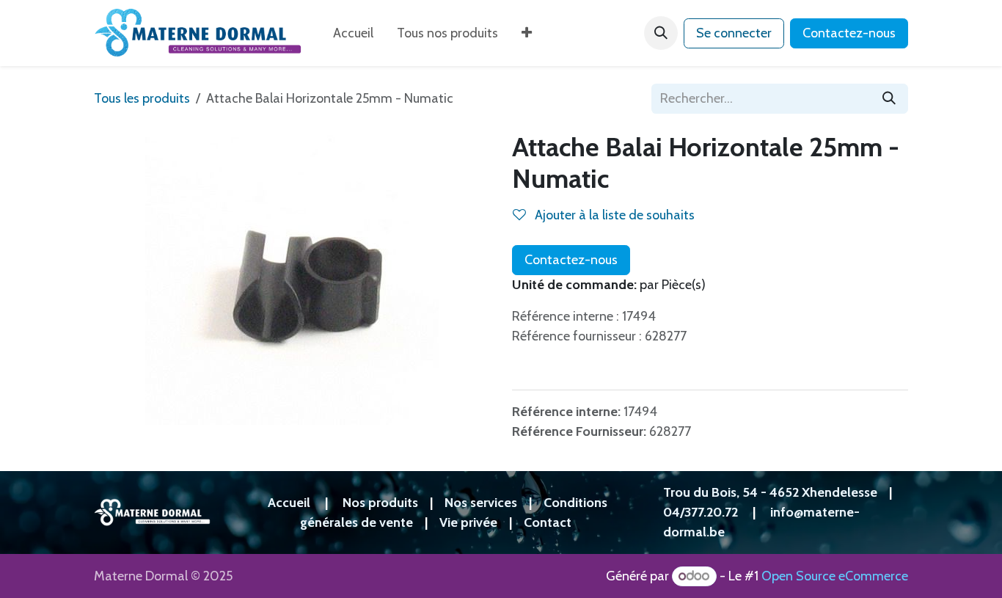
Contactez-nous (849, 33)
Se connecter (734, 33)
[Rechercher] (889, 99)
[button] (661, 33)
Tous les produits (142, 98)
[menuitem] (353, 33)
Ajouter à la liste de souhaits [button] (613, 215)
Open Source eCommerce (834, 576)
